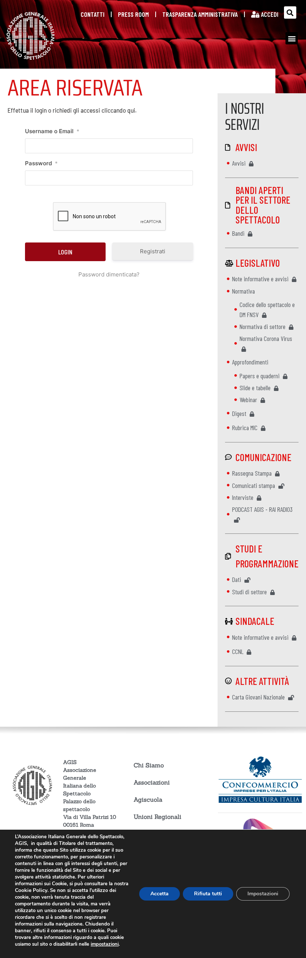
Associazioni (152, 782)
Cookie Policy (31, 890)
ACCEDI (268, 14)
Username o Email (52, 131)
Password (41, 163)
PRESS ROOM (133, 14)
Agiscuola (148, 799)
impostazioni (105, 944)
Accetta (159, 893)
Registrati (152, 251)
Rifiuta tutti (208, 893)
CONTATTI (92, 14)
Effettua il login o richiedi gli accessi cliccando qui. (72, 110)
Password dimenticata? (109, 274)
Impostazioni (262, 893)
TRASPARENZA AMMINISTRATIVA (200, 14)
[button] (290, 12)
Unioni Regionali (157, 816)
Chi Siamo (149, 765)
